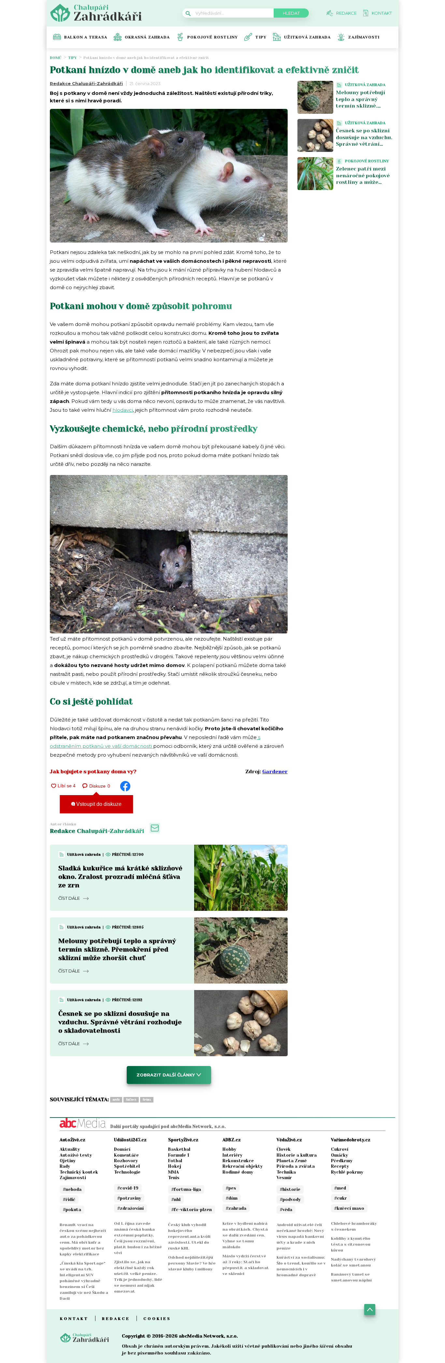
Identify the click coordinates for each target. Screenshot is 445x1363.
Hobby (229, 1149)
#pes (231, 1188)
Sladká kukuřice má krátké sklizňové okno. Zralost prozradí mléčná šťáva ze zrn (120, 877)
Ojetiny (68, 1160)
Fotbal (175, 1160)
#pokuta (72, 1209)
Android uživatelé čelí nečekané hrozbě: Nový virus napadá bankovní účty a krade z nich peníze (300, 1236)
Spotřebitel (127, 1166)
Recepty (340, 1166)
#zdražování (130, 1208)
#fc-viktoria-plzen (191, 1209)
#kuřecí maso (349, 1208)
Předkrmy (341, 1160)
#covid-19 (127, 1188)
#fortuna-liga (186, 1189)
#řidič (69, 1199)
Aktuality (70, 1149)
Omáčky (339, 1155)
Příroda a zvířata (296, 1166)
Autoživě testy (76, 1155)
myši (116, 1099)
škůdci (131, 1099)
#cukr (340, 1198)
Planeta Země (292, 1160)
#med (340, 1188)
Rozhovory (126, 1160)
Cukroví (339, 1149)
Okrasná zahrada (147, 37)
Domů (56, 58)
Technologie (127, 1172)
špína (147, 1099)
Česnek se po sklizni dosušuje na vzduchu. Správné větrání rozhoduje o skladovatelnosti (120, 1022)
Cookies (157, 1318)
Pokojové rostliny (212, 37)
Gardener (275, 771)
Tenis (173, 1177)
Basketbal (179, 1149)
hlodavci (122, 410)
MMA (173, 1172)
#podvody (290, 1199)
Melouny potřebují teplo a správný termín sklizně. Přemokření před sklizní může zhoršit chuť (117, 949)
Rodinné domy (238, 1172)
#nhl (175, 1199)
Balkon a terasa (85, 37)
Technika (286, 1172)
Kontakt (74, 1318)
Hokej (174, 1166)
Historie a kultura (297, 1155)
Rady (65, 1166)
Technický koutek (79, 1172)
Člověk (284, 1149)
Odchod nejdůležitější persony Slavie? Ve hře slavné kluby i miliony (192, 1263)
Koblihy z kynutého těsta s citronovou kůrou (350, 1244)
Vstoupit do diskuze (98, 804)
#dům (231, 1198)
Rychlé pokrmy (347, 1172)
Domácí (122, 1149)
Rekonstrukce (238, 1160)
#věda (286, 1209)
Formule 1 (178, 1155)
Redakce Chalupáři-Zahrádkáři (86, 83)
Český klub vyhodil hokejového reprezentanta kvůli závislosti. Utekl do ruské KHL (189, 1236)
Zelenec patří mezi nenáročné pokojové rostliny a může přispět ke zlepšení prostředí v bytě (363, 182)
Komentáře (126, 1155)
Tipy (260, 37)
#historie (290, 1189)
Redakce (116, 1318)
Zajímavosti (364, 37)
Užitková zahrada (307, 37)
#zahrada (236, 1208)
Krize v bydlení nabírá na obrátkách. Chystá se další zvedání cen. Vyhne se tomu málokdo (245, 1235)
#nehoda (72, 1189)
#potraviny (129, 1198)
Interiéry (232, 1155)
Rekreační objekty (243, 1166)
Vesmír (284, 1177)
